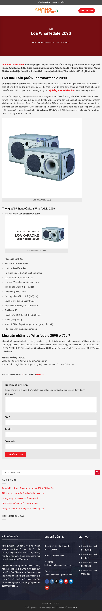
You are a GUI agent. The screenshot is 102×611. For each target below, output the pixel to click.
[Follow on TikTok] (56, 581)
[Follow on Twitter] (61, 581)
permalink (40, 374)
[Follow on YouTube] (47, 588)
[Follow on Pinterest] (66, 581)
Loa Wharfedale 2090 (13, 64)
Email (8, 429)
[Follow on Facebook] (47, 581)
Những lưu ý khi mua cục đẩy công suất (20, 498)
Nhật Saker (72, 607)
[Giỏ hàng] (98, 11)
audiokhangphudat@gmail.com (58, 574)
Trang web (9, 441)
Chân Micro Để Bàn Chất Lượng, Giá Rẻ (19, 503)
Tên (7, 417)
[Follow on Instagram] (52, 581)
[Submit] (97, 472)
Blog (51, 29)
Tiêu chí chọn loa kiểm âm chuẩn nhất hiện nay (23, 493)
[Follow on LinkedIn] (71, 581)
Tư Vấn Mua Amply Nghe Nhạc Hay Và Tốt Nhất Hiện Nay (28, 488)
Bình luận (10, 394)
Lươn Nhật (65, 42)
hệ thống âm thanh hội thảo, (62, 90)
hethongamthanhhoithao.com (57, 565)
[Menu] (3, 10)
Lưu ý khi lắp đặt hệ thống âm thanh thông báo (23, 508)
